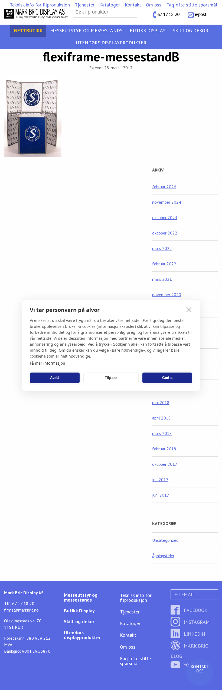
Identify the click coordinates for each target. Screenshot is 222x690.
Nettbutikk (28, 30)
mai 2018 (160, 402)
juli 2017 (160, 479)
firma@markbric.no (21, 610)
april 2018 (161, 418)
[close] (189, 309)
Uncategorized (165, 540)
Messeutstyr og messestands (86, 30)
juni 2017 (160, 495)
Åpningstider (163, 555)
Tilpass (111, 378)
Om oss (153, 5)
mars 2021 (162, 279)
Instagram (196, 622)
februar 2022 (164, 263)
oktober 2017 (164, 464)
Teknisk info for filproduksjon (40, 5)
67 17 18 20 (168, 14)
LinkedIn (193, 634)
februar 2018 (164, 448)
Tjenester (84, 5)
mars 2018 (162, 433)
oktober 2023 (164, 217)
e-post (200, 14)
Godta (167, 378)
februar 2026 (164, 186)
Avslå (55, 378)
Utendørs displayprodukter (111, 42)
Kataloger (109, 5)
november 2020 (166, 294)
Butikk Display (147, 30)
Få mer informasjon (47, 362)
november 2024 (166, 202)
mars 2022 (162, 248)
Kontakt (133, 5)
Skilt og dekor (190, 30)
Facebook (194, 610)
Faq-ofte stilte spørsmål (191, 5)
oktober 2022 (164, 233)
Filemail (184, 594)
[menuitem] (39, 5)
